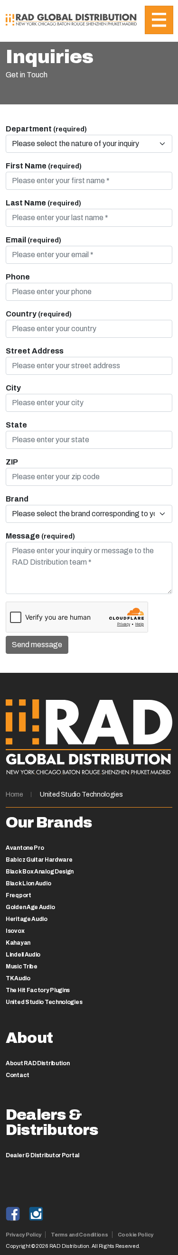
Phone (18, 277)
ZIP (12, 462)
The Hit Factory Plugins (38, 990)
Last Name (43, 203)
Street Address (35, 351)
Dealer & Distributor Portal (42, 1155)
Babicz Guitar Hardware (39, 859)
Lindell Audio (23, 954)
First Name (44, 166)
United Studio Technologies (81, 794)
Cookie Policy (135, 1234)
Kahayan (18, 942)
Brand (17, 499)
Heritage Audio (26, 919)
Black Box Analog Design (40, 871)
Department (46, 129)
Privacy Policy (23, 1234)
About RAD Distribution (37, 1063)
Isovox (15, 931)
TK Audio (18, 978)
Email (33, 240)
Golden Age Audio (30, 907)
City (13, 388)
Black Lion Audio (28, 883)
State (16, 425)
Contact (17, 1075)
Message (40, 536)
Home (14, 794)
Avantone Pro (25, 848)
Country (39, 314)
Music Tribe (21, 966)
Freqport (18, 895)
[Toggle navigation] (159, 20)
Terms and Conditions (79, 1234)
